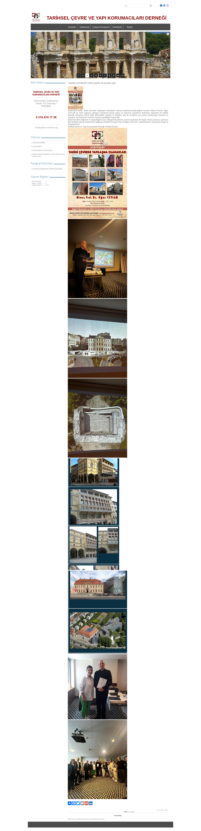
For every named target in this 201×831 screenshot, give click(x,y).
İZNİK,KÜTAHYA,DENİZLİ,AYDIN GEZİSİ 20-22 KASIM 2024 (48, 155)
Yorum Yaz (160, 810)
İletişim (130, 27)
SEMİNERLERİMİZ (38, 143)
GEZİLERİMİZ (37, 146)
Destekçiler (117, 27)
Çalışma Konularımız (101, 27)
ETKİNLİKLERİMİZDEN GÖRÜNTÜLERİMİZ (47, 169)
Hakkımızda (84, 27)
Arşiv (166, 810)
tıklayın (102, 819)
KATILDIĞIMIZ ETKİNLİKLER (42, 150)
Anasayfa (72, 27)
